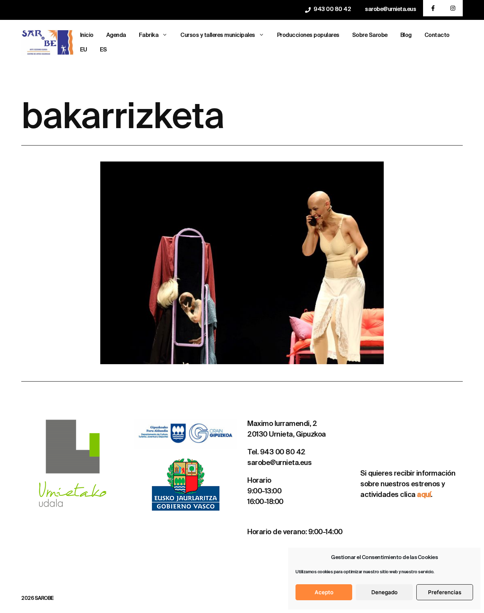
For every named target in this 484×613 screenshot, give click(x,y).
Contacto (437, 35)
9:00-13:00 (264, 491)
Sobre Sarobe (370, 35)
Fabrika (149, 35)
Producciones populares (308, 35)
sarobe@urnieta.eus (390, 9)
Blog (406, 35)
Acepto (324, 592)
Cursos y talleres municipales (217, 35)
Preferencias (444, 592)
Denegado (384, 592)
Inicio (87, 35)
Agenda (116, 35)
